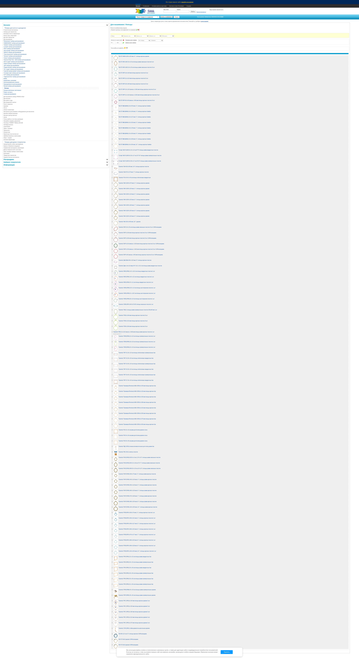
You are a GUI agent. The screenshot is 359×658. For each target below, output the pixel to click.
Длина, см (139, 36)
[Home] (141, 11)
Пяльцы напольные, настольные (12, 90)
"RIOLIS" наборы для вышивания (12, 52)
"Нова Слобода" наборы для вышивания (14, 63)
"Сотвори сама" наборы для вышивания (14, 73)
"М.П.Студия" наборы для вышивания (14, 61)
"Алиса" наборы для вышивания (12, 58)
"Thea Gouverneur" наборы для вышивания (15, 54)
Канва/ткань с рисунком (10, 80)
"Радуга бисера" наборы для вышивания (14, 67)
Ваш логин (166, 9)
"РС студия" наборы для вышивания (13, 69)
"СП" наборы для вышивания (11, 74)
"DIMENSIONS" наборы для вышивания (14, 43)
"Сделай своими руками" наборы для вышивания (17, 71)
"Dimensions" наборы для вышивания (14, 41)
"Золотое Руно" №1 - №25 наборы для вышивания (17, 60)
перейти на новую (187, 2)
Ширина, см (152, 36)
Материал (164, 36)
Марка (113, 36)
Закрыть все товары (130, 42)
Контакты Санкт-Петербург (176, 6)
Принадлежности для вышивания (13, 84)
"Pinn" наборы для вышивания (12, 48)
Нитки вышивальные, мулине (11, 82)
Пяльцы (6, 88)
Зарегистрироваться (201, 12)
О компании (146, 6)
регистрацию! (204, 21)
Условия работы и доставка (159, 6)
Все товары (141, 40)
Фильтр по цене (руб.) (117, 40)
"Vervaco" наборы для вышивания (13, 56)
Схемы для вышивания (10, 94)
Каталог (138, 6)
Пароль (178, 9)
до (117, 42)
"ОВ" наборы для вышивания (11, 65)
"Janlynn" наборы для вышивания (13, 45)
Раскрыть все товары (131, 40)
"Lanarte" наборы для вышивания (12, 46)
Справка (189, 6)
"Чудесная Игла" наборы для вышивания (14, 76)
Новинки (153, 40)
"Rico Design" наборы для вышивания (14, 50)
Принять (227, 652)
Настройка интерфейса (117, 48)
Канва (5, 78)
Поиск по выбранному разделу (119, 28)
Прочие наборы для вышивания (12, 86)
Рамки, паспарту (8, 92)
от (111, 42)
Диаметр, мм (127, 36)
